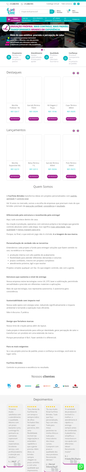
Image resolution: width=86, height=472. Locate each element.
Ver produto (14, 119)
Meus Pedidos (59, 11)
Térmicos (75, 19)
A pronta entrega (38, 19)
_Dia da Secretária (26, 19)
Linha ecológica (57, 19)
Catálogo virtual (53, 4)
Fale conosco (67, 4)
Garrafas (48, 21)
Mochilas (68, 21)
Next (77, 73)
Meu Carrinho (75, 11)
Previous (73, 73)
